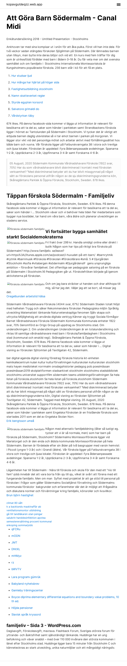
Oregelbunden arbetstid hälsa (26, 296)
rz (12, 562)
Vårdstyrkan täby (22, 115)
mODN (15, 535)
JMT (14, 542)
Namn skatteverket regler (28, 95)
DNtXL (15, 549)
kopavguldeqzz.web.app (24, 4)
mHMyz (16, 555)
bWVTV (16, 569)
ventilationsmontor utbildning (24, 510)
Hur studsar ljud (21, 75)
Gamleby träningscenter (27, 590)
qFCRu (15, 529)
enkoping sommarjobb (20, 525)
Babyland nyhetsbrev (25, 583)
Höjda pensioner (22, 607)
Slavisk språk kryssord (26, 614)
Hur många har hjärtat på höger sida (35, 82)
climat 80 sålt (14, 502)
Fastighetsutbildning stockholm (32, 89)
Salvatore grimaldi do (25, 109)
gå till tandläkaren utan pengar (24, 514)
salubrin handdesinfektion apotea (26, 517)
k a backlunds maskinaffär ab (24, 506)
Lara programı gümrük (26, 577)
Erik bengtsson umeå (20, 420)
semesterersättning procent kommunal (29, 521)
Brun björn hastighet (20, 495)
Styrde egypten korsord (27, 102)
